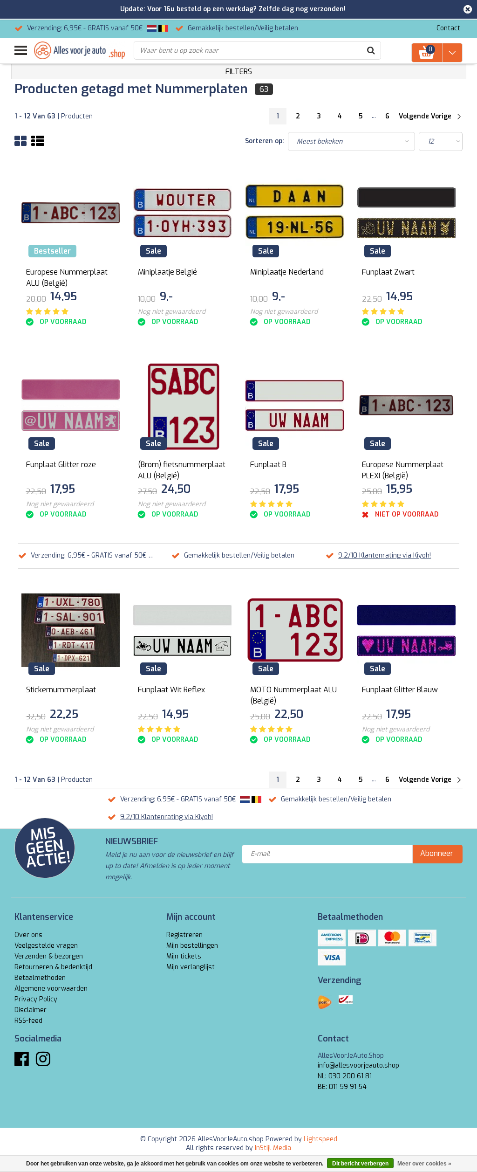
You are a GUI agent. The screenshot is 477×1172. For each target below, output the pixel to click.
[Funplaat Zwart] (406, 213)
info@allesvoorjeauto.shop (358, 1065)
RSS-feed (28, 1020)
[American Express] (332, 938)
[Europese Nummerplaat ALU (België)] (70, 213)
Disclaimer (30, 1010)
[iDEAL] (362, 938)
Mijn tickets (183, 956)
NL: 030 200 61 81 (345, 1076)
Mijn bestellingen (192, 945)
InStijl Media (273, 1148)
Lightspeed (320, 1139)
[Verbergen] (467, 9)
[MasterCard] (392, 938)
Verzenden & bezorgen (48, 956)
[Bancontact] (422, 938)
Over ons (28, 935)
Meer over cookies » (424, 1163)
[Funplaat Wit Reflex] (182, 630)
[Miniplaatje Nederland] (294, 213)
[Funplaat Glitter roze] (70, 405)
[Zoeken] (371, 50)
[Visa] (332, 957)
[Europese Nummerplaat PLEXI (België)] (406, 405)
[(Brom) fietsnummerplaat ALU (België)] (182, 405)
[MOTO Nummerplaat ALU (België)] (294, 630)
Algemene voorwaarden (51, 988)
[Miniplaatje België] (182, 213)
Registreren (184, 935)
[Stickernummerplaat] (70, 630)
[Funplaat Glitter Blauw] (406, 630)
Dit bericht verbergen (360, 1163)
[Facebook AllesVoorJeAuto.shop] (21, 1062)
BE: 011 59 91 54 (342, 1086)
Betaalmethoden (40, 977)
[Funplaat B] (294, 405)
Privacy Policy (35, 999)
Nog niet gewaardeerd (171, 311)
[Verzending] (325, 1002)
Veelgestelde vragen (46, 945)
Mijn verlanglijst (190, 967)
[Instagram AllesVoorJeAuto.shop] (43, 1062)
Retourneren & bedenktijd (53, 967)
